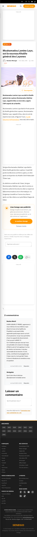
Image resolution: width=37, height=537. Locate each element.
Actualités (7, 44)
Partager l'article (21, 226)
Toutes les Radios (6, 494)
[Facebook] (26, 2)
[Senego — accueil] (12, 6)
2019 (9, 431)
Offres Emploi (22, 463)
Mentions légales (16, 519)
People (3, 458)
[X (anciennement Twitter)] (29, 2)
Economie (4, 453)
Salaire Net (22, 451)
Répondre (26, 366)
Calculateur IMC (23, 458)
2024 (14, 427)
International (5, 456)
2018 (14, 431)
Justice (3, 451)
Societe (3, 449)
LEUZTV (4, 485)
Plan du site (8, 519)
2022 (25, 427)
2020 (3, 431)
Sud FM (3, 501)
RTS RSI (4, 503)
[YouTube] (32, 2)
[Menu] (3, 6)
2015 (30, 431)
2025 (9, 427)
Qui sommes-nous (23, 478)
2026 (3, 427)
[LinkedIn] (20, 496)
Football (4, 463)
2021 (30, 427)
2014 (3, 434)
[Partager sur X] (14, 257)
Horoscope (22, 460)
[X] (24, 492)
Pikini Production (6, 488)
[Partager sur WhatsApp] (20, 257)
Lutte (3, 465)
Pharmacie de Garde (24, 456)
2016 (25, 431)
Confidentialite (23, 483)
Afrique (3, 472)
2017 (19, 431)
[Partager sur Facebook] (8, 257)
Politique (4, 446)
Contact (21, 481)
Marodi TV (4, 481)
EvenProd (4, 483)
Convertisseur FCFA (24, 446)
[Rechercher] (21, 6)
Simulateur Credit (23, 465)
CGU (20, 485)
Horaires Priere (23, 453)
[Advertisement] (18, 25)
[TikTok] (35, 2)
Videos (3, 470)
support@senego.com (28, 517)
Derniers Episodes (6, 478)
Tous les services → (24, 467)
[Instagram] (32, 492)
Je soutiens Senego (21, 221)
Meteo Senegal (23, 449)
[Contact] (22, 2)
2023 (19, 427)
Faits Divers (4, 467)
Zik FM (3, 499)
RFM (3, 496)
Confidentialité (28, 519)
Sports (3, 460)
